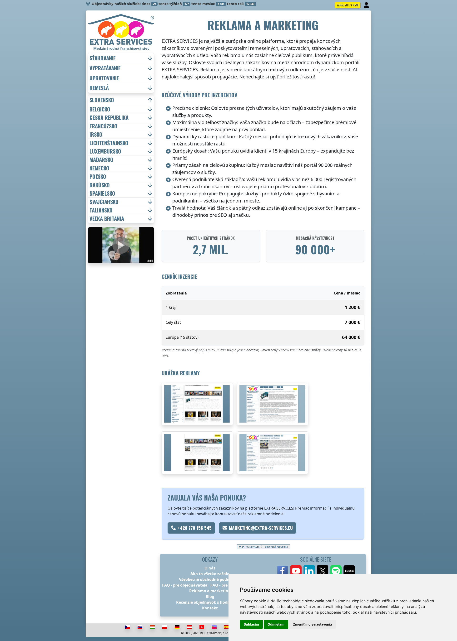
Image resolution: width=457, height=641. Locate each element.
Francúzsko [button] (103, 126)
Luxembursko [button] (105, 151)
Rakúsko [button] (99, 185)
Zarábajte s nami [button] (347, 5)
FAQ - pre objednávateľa (185, 585)
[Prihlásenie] (367, 5)
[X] (322, 571)
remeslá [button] (99, 88)
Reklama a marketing (210, 590)
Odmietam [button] (276, 624)
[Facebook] (282, 571)
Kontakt (210, 608)
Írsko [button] (95, 134)
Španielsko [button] (102, 193)
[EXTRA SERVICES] (121, 29)
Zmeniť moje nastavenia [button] (312, 624)
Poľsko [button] (97, 176)
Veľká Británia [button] (106, 218)
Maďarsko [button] (101, 159)
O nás (209, 568)
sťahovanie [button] (102, 58)
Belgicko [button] (99, 109)
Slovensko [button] (101, 100)
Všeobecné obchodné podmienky (210, 579)
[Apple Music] (349, 571)
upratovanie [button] (104, 78)
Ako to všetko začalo (209, 573)
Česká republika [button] (109, 117)
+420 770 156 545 (195, 527)
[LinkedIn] (309, 571)
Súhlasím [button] (251, 624)
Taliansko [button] (101, 210)
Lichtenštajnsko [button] (108, 143)
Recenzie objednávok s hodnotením (210, 602)
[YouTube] (296, 571)
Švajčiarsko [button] (104, 201)
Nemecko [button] (99, 168)
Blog (210, 596)
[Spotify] (336, 571)
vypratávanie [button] (105, 68)
